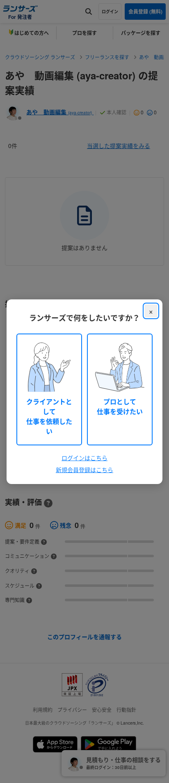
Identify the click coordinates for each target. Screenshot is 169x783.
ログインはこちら (84, 458)
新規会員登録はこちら (84, 470)
